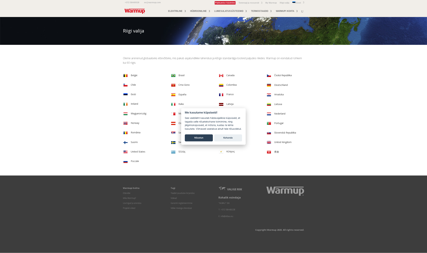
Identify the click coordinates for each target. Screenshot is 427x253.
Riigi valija (284, 3)
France (230, 94)
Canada (230, 75)
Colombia (231, 84)
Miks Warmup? (129, 198)
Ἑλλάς (181, 151)
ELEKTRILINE (175, 11)
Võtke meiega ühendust (181, 208)
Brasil (181, 75)
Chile (133, 84)
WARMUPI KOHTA (285, 11)
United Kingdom (283, 142)
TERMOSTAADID (259, 11)
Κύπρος (230, 151)
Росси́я (135, 161)
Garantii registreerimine (181, 203)
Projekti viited (129, 208)
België (134, 75)
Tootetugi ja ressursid (249, 3)
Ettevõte (126, 193)
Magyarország (138, 113)
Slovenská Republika (285, 132)
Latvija (230, 104)
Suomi (134, 142)
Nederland (279, 113)
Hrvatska (279, 94)
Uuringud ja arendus (132, 203)
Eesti (133, 94)
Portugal (278, 123)
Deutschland (281, 84)
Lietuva (278, 104)
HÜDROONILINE (198, 11)
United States (138, 151)
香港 (276, 151)
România (135, 132)
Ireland (134, 103)
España (182, 94)
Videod (174, 198)
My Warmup (271, 3)
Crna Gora (183, 84)
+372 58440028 (132, 2)
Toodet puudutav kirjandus (182, 193)
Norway (135, 122)
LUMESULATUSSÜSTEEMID (228, 11)
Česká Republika (283, 75)
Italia (181, 104)
